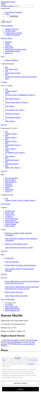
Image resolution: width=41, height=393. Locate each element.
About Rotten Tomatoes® (13, 12)
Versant (17, 358)
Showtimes (11, 299)
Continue (20, 389)
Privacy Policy (33, 360)
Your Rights (30, 364)
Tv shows (4, 82)
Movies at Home (6, 38)
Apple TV (8, 45)
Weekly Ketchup (10, 224)
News (9, 204)
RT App (4, 204)
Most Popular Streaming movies (15, 49)
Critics (7, 14)
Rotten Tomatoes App (12, 310)
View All (4, 125)
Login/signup (14, 16)
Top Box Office (10, 31)
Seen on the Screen (11, 306)
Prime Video (9, 47)
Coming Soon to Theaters (13, 33)
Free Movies (9, 305)
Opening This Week (11, 29)
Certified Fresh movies (12, 51)
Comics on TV (10, 215)
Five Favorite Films (11, 218)
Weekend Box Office (12, 222)
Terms (4, 360)
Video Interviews (10, 220)
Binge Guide (9, 213)
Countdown (9, 216)
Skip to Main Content (8, 2)
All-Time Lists (10, 211)
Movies (9, 22)
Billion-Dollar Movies (12, 308)
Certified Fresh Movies (12, 35)
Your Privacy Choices (20, 383)
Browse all (8, 53)
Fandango (8, 42)
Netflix (7, 44)
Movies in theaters (7, 25)
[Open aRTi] (3, 4)
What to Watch (11, 60)
